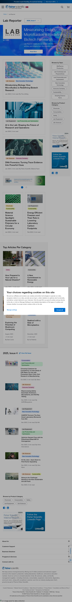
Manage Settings (12, 310)
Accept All (60, 310)
